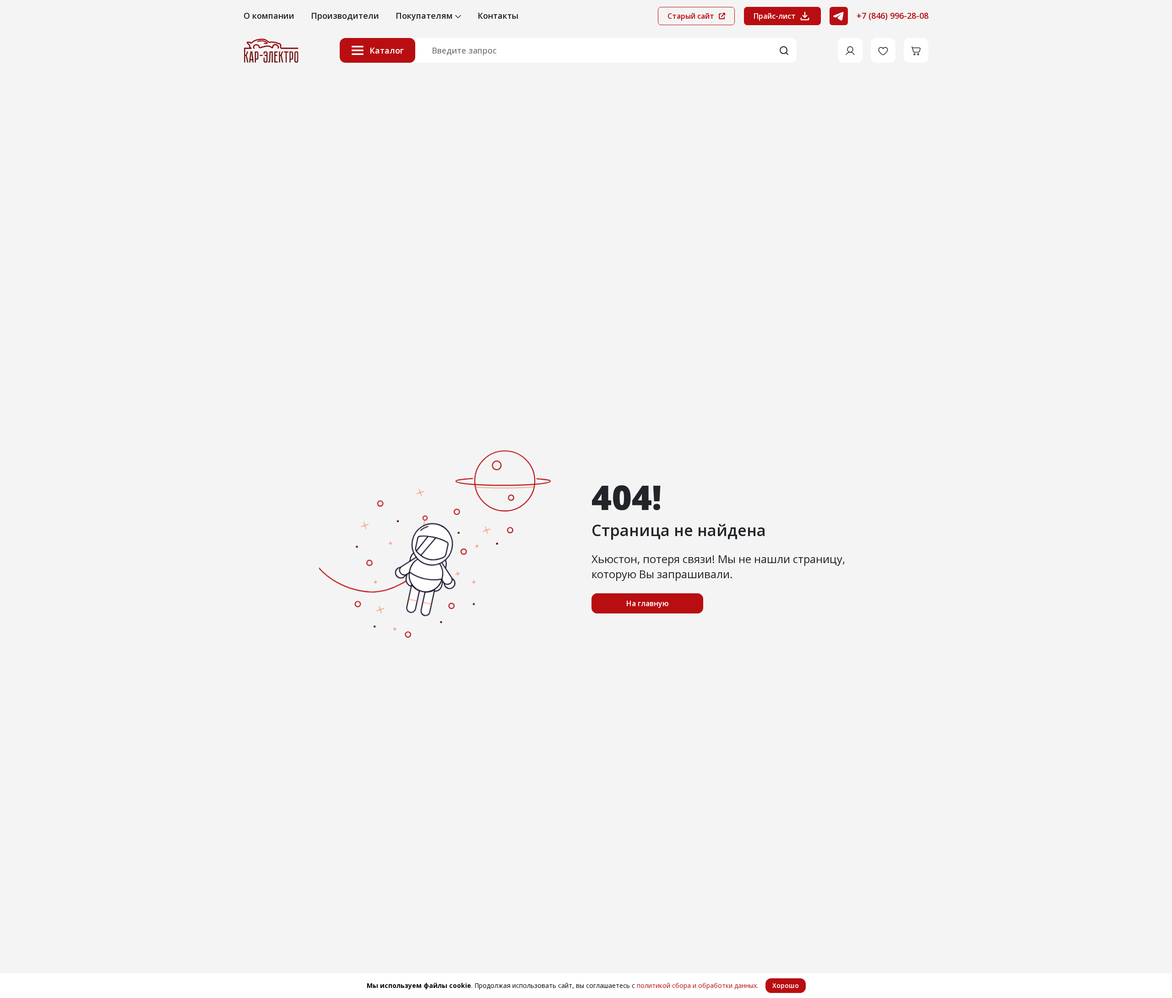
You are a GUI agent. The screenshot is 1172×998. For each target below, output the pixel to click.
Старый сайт (691, 16)
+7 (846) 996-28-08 (892, 15)
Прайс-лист (775, 16)
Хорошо (785, 985)
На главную (647, 603)
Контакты (497, 15)
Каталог (386, 50)
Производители (345, 15)
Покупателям (425, 15)
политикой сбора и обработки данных (697, 985)
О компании (269, 15)
